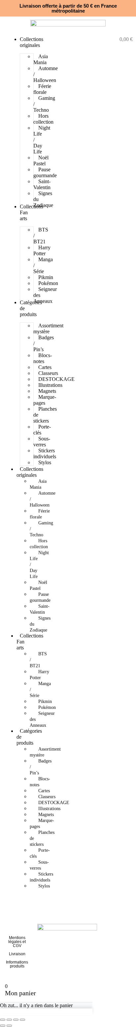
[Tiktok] (124, 947)
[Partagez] (15, 1020)
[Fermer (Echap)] (22, 1020)
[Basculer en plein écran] (9, 1020)
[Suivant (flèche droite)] (9, 1026)
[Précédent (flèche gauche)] (2, 1026)
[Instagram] (113, 947)
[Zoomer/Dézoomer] (2, 1020)
